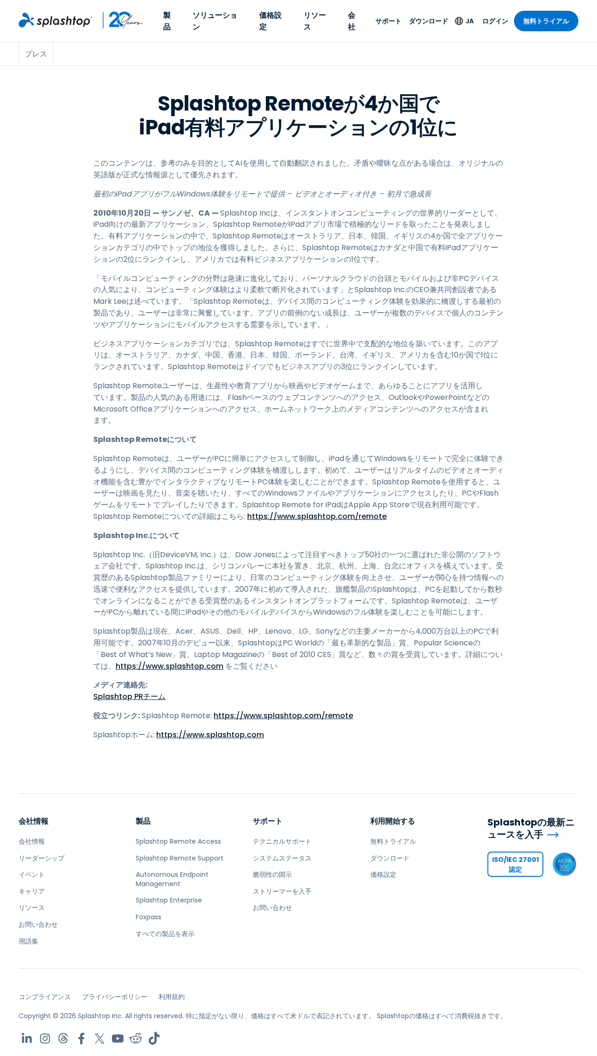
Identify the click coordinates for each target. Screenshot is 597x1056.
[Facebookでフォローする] (81, 1038)
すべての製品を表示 (165, 933)
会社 (351, 21)
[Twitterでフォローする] (99, 1038)
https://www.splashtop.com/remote (317, 516)
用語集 (28, 941)
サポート (388, 21)
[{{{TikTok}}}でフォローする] (154, 1038)
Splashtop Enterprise (169, 900)
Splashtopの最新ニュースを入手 (531, 828)
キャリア (32, 891)
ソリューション (215, 21)
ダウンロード (428, 21)
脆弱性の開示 (272, 874)
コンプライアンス (45, 996)
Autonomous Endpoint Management (172, 879)
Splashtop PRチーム (129, 696)
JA (469, 21)
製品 (167, 21)
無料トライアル (546, 21)
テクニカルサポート (282, 841)
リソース (315, 21)
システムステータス (282, 858)
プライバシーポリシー (114, 996)
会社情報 (34, 821)
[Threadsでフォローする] (63, 1038)
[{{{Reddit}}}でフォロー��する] (136, 1038)
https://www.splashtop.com (169, 666)
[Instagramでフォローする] (45, 1038)
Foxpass (148, 917)
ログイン (495, 21)
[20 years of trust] (118, 20)
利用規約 (172, 996)
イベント (32, 874)
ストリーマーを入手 (282, 891)
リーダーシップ (41, 858)
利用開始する (392, 821)
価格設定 (270, 21)
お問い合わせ (38, 924)
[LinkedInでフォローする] (27, 1038)
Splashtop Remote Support (179, 858)
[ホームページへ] (55, 20)
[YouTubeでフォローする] (118, 1038)
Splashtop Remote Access (178, 841)
